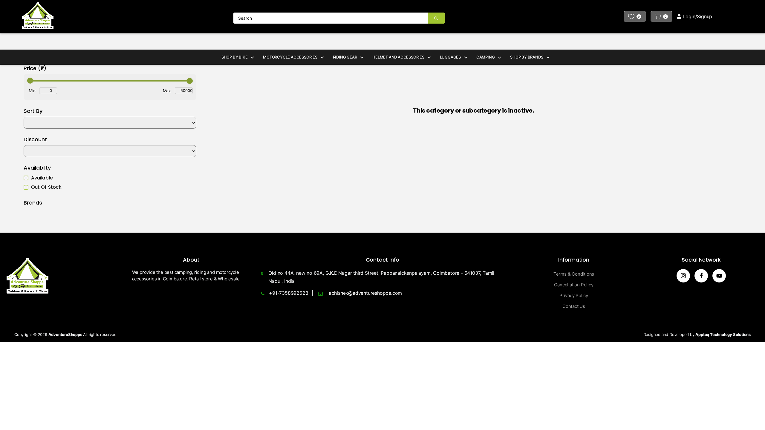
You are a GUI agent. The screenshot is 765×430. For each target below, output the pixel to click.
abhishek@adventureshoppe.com (365, 293)
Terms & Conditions (573, 274)
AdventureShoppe (65, 334)
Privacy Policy (573, 295)
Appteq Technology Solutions (723, 334)
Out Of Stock (46, 187)
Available (42, 178)
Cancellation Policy (573, 285)
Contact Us (573, 306)
